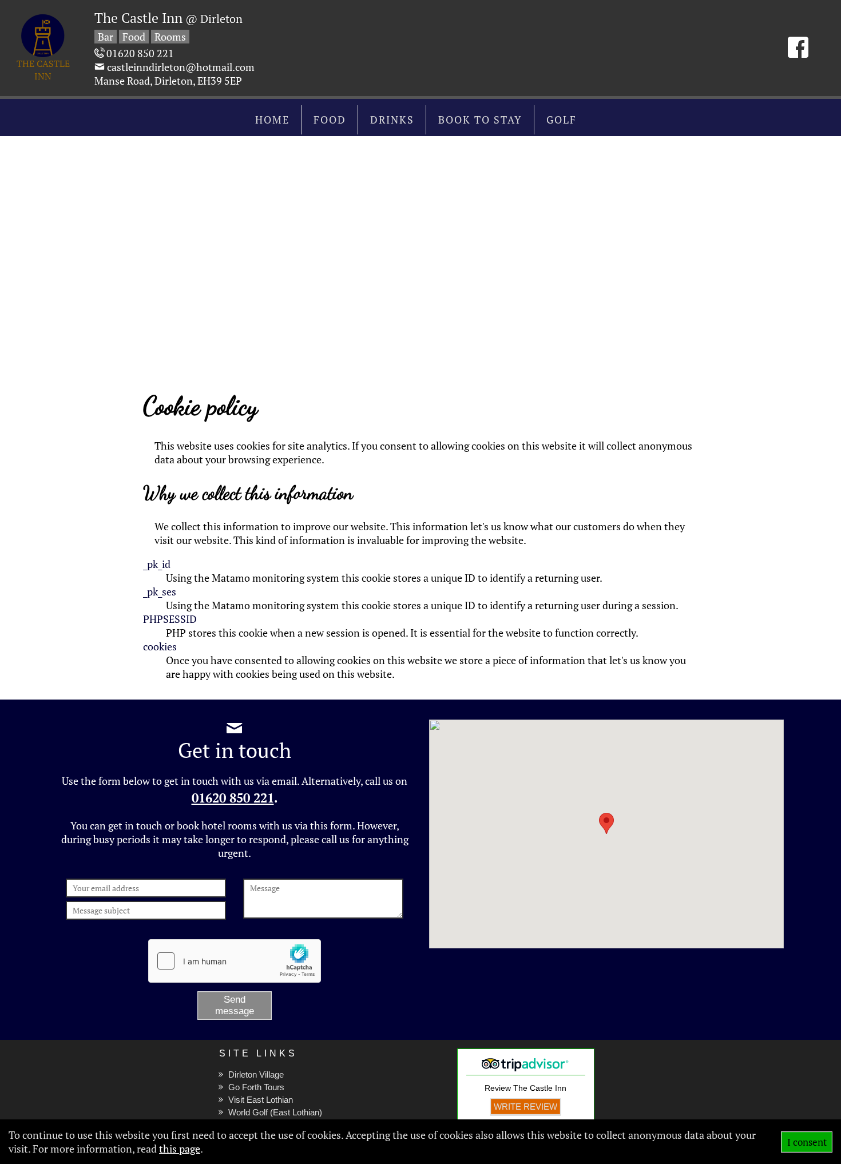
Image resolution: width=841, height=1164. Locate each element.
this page (179, 1148)
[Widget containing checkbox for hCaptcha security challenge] (234, 961)
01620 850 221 (233, 798)
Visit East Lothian (260, 1100)
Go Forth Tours (256, 1087)
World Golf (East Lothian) (275, 1112)
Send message (234, 1005)
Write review (525, 1106)
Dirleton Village (256, 1074)
